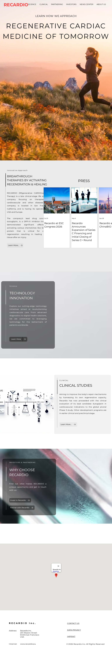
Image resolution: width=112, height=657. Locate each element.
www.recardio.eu (28, 644)
